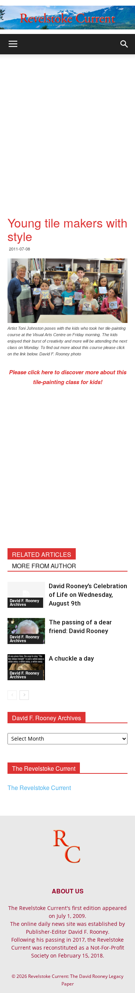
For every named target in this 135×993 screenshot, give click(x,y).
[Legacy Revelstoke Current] (67, 17)
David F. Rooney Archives (24, 602)
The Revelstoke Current (39, 787)
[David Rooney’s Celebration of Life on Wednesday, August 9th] (26, 595)
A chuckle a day (71, 658)
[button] (124, 44)
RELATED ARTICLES (41, 554)
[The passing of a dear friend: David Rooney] (26, 631)
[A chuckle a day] (26, 667)
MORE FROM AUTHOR (44, 565)
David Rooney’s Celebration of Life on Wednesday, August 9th (88, 594)
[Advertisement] (67, 126)
